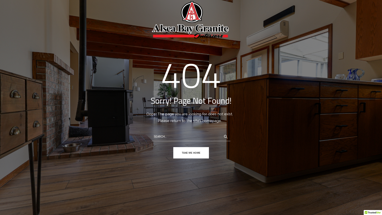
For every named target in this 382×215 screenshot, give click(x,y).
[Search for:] (191, 136)
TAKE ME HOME (191, 153)
